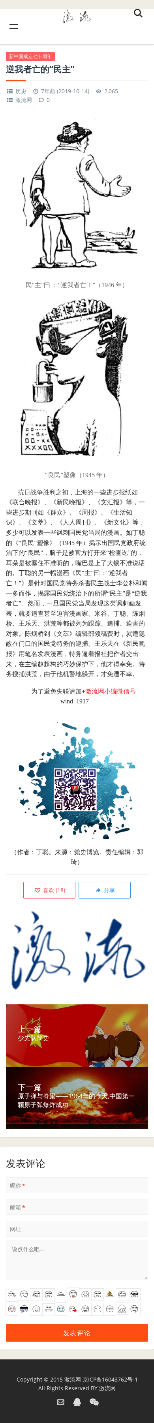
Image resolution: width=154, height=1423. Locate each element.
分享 (108, 890)
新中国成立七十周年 (30, 56)
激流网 (23, 99)
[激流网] (77, 15)
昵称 (17, 1186)
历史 (20, 91)
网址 (15, 1229)
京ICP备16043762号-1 (110, 1379)
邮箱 (17, 1207)
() (53, 890)
